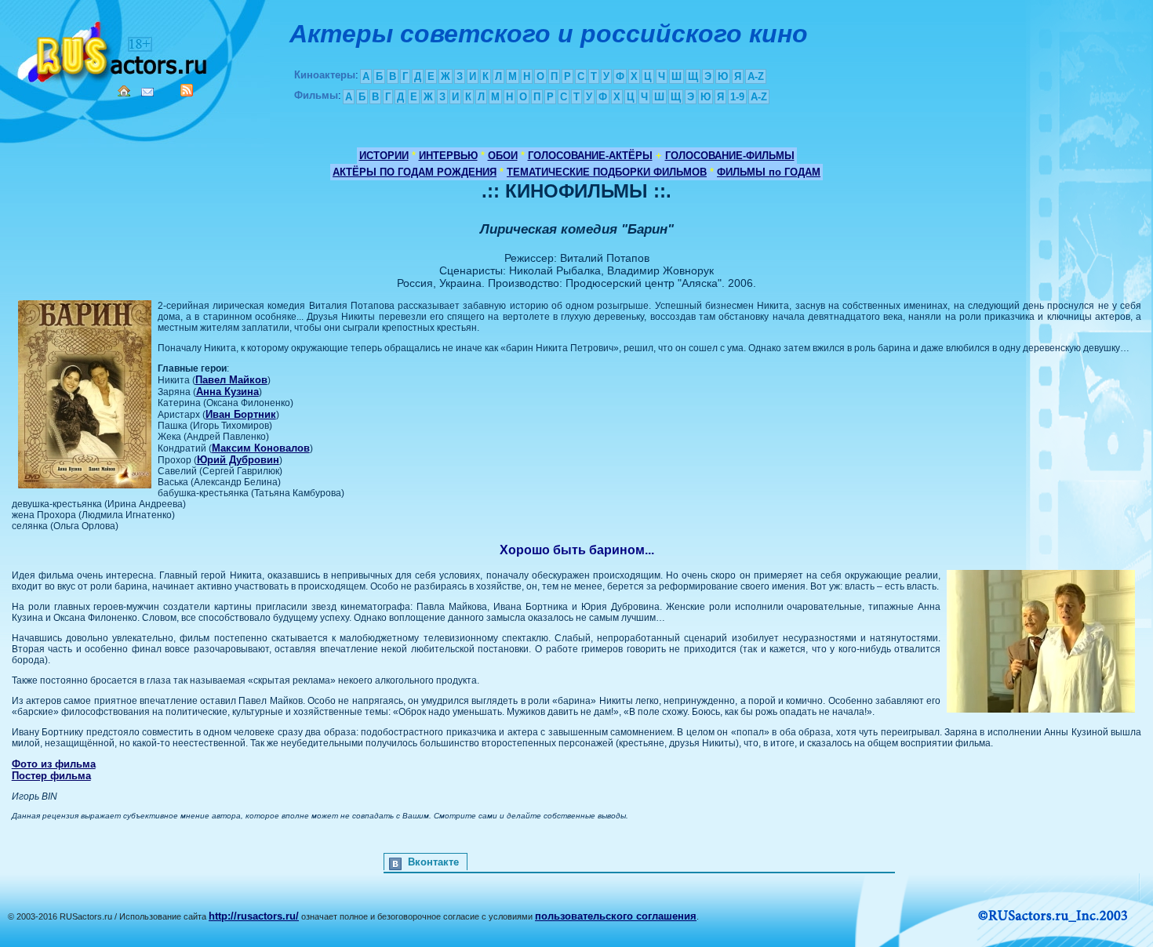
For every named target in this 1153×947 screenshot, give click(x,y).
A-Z (755, 76)
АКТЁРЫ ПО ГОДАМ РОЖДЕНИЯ (414, 172)
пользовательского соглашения (616, 916)
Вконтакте (433, 862)
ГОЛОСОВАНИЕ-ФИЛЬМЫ (730, 155)
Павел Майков (231, 380)
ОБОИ (503, 155)
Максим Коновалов (261, 448)
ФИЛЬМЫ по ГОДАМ (768, 172)
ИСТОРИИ (384, 155)
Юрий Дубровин (238, 460)
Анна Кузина (227, 391)
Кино (114, 49)
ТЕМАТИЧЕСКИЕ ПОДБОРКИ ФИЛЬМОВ (607, 172)
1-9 (737, 97)
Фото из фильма (54, 764)
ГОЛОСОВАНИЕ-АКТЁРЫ (590, 155)
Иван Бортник (241, 414)
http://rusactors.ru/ (254, 916)
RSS (186, 90)
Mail (147, 92)
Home (124, 90)
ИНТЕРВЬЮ (448, 155)
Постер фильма (51, 776)
